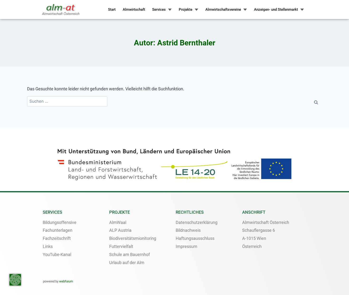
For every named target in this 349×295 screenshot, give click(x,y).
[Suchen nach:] (67, 101)
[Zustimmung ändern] (15, 279)
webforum (66, 281)
